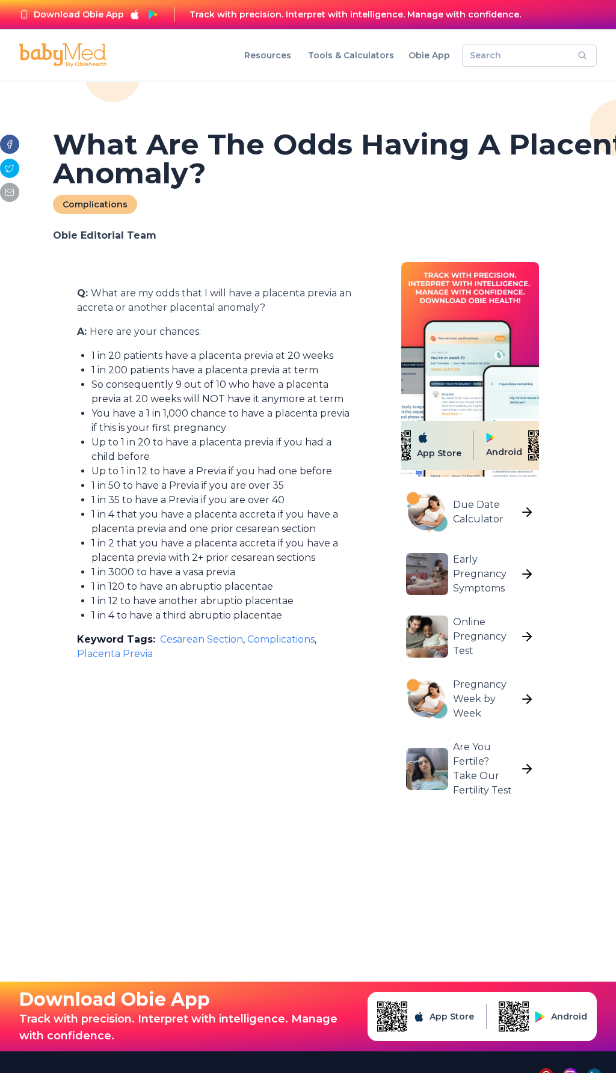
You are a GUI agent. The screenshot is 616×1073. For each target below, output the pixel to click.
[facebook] (9, 144)
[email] (9, 192)
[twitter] (9, 168)
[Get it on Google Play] (153, 14)
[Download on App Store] (135, 14)
